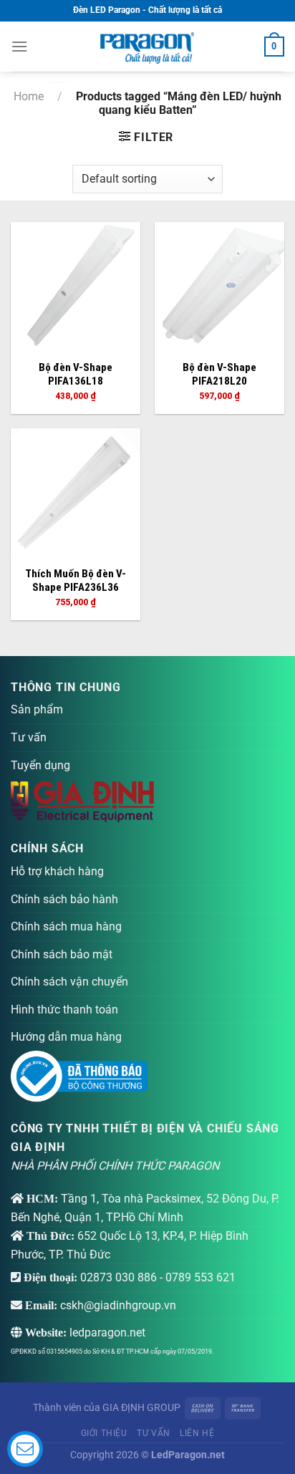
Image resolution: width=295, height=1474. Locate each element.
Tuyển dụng (40, 765)
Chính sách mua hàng (66, 926)
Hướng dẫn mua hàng (66, 1037)
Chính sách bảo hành (64, 899)
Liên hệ (197, 1433)
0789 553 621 (200, 1277)
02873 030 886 (118, 1277)
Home (29, 96)
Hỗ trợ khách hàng (57, 871)
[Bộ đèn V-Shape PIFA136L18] (75, 287)
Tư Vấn (153, 1433)
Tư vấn (29, 737)
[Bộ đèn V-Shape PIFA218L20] (219, 287)
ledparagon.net (107, 1332)
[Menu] (19, 46)
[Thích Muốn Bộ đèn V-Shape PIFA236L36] (75, 493)
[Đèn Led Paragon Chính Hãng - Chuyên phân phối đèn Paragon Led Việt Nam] (147, 46)
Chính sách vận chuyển (69, 981)
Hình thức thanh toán (64, 1009)
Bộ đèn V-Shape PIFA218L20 (219, 374)
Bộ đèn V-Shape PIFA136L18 (75, 374)
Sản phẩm (37, 709)
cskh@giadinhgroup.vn (118, 1305)
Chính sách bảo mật (61, 954)
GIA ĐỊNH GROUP (141, 1408)
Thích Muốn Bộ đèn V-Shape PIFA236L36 (75, 580)
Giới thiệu (104, 1433)
